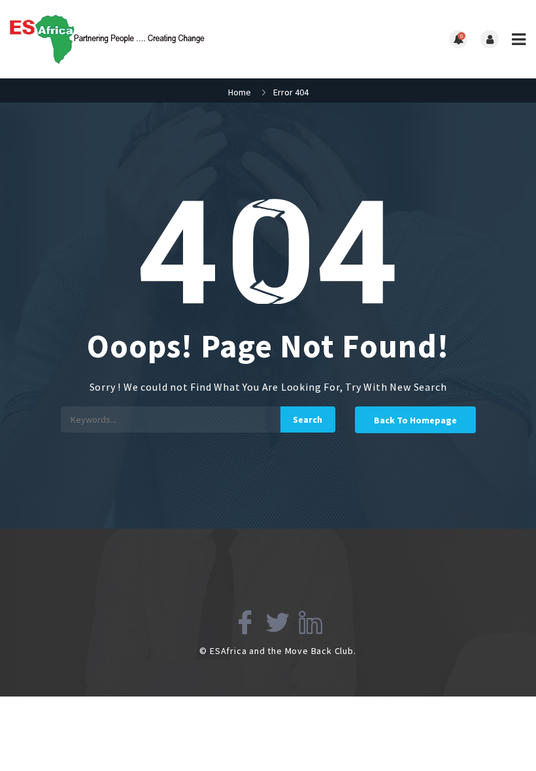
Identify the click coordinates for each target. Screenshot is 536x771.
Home (239, 92)
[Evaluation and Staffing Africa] (139, 39)
